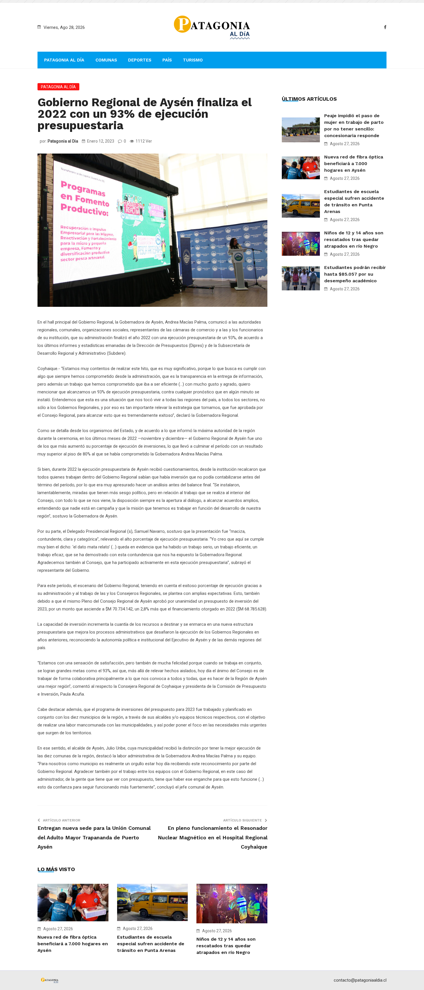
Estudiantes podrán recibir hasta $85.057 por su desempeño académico (355, 274)
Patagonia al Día (64, 60)
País (167, 60)
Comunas (106, 60)
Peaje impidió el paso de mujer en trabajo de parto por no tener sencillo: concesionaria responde (354, 125)
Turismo (193, 60)
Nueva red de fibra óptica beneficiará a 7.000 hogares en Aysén (72, 943)
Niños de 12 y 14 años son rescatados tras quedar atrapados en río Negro (226, 945)
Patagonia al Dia (63, 141)
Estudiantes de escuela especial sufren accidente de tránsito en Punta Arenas (150, 943)
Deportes (139, 60)
